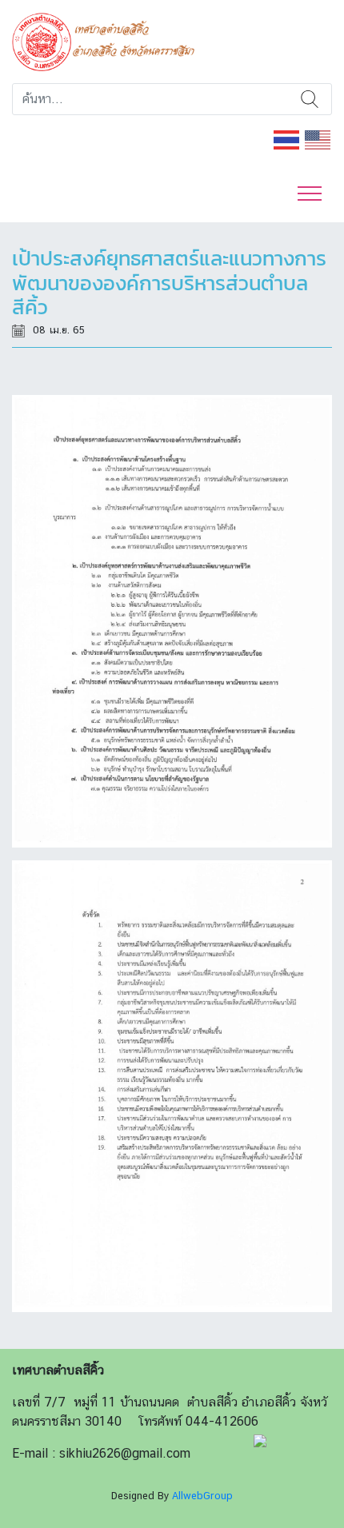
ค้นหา (309, 99)
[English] (318, 138)
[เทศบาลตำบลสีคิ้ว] (109, 40)
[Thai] (287, 138)
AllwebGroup (202, 1496)
